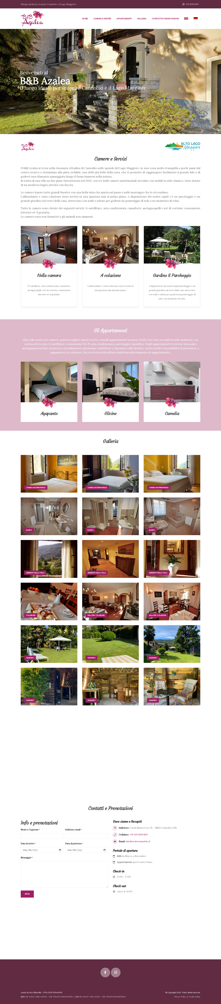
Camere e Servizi (102, 18)
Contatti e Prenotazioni (165, 18)
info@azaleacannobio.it (138, 841)
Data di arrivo (27, 843)
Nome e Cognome (30, 829)
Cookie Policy (194, 997)
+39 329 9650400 (139, 834)
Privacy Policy (180, 997)
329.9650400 (192, 4)
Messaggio (26, 857)
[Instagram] (118, 764)
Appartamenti (124, 18)
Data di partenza (73, 843)
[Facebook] (103, 764)
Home (85, 18)
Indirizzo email (72, 829)
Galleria (141, 18)
